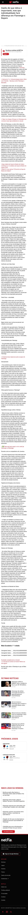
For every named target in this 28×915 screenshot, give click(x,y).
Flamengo (22, 67)
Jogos (3, 865)
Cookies (3, 897)
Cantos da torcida (5, 875)
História (3, 868)
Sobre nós (4, 887)
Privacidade (4, 893)
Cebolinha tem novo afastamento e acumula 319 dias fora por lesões (13, 827)
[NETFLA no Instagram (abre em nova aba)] (7, 911)
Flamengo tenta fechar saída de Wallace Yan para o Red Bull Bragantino (14, 800)
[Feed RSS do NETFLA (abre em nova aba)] (11, 911)
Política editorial (5, 890)
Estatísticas (5, 879)
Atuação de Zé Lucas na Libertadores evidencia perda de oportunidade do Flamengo (13, 820)
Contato (3, 900)
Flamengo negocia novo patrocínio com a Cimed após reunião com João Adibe (14, 806)
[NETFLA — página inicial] (14, 2)
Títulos (3, 872)
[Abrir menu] (2, 2)
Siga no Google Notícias (11, 854)
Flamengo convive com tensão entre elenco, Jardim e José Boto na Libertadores (13, 813)
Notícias (3, 862)
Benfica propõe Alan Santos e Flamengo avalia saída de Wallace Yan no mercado (13, 794)
